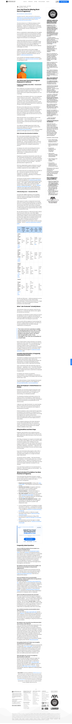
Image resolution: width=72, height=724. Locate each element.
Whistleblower (26, 697)
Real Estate (35, 702)
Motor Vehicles (26, 703)
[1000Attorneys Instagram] (15, 705)
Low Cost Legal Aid (45, 694)
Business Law (35, 693)
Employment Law (27, 692)
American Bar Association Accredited (16, 696)
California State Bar (53, 81)
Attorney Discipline (45, 697)
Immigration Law (36, 700)
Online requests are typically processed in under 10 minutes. (53, 184)
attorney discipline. (51, 118)
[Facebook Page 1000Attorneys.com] (12, 705)
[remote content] (29, 534)
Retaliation (25, 694)
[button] (71, 362)
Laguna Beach (28, 719)
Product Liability (26, 708)
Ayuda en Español (45, 695)
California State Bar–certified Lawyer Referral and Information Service (52, 28)
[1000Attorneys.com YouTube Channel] (17, 705)
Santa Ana (40, 719)
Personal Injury (26, 702)
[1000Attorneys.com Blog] (14, 705)
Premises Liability (26, 704)
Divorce (34, 697)
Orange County (46, 717)
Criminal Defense (36, 695)
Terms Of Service (45, 692)
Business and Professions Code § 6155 (52, 98)
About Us (43, 693)
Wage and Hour (26, 699)
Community (44, 700)
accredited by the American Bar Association (52, 32)
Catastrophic (26, 706)
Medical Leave (26, 698)
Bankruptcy (35, 692)
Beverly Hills (52, 717)
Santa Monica (33, 719)
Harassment (26, 695)
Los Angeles (56, 717)
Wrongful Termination (27, 693)
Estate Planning (36, 698)
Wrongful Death (26, 707)
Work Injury (25, 705)
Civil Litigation (35, 694)
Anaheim (36, 719)
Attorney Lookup (45, 699)
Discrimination (26, 696)
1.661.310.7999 (14, 700)
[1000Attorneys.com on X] (18, 705)
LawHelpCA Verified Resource (52, 35)
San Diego (47, 719)
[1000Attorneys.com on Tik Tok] (20, 705)
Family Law (35, 699)
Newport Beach (22, 719)
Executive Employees (27, 700)
